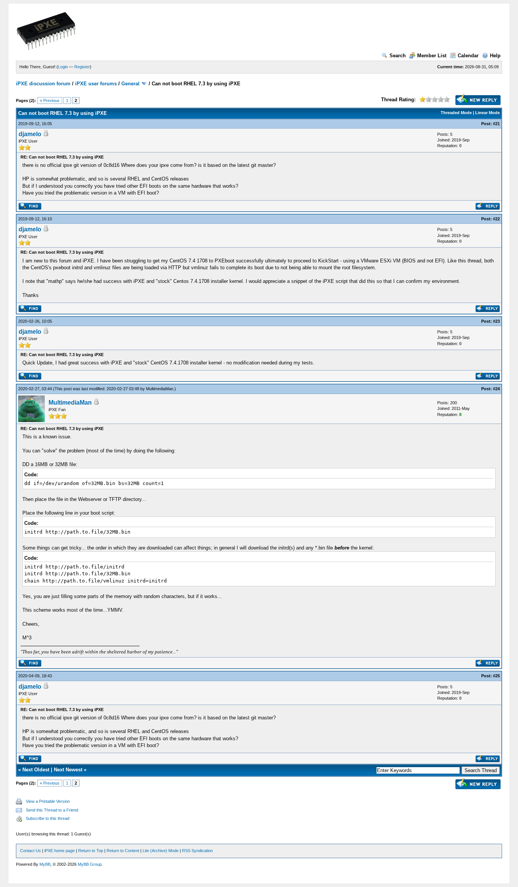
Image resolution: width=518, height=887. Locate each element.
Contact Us (30, 850)
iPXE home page (59, 850)
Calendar (468, 55)
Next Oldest (35, 769)
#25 (496, 675)
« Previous (50, 100)
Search (397, 55)
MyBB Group (90, 864)
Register (82, 66)
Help (495, 55)
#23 (496, 321)
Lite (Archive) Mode (161, 850)
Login (63, 66)
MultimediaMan (159, 388)
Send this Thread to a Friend (52, 810)
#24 (496, 388)
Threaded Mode (456, 112)
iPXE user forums (96, 83)
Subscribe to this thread (47, 818)
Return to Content (123, 850)
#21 (496, 123)
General (130, 83)
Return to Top (90, 850)
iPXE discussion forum (43, 83)
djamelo (30, 134)
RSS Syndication (197, 850)
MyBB (44, 864)
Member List (431, 55)
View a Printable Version (48, 801)
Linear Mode (487, 112)
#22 (496, 219)
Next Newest (68, 769)
